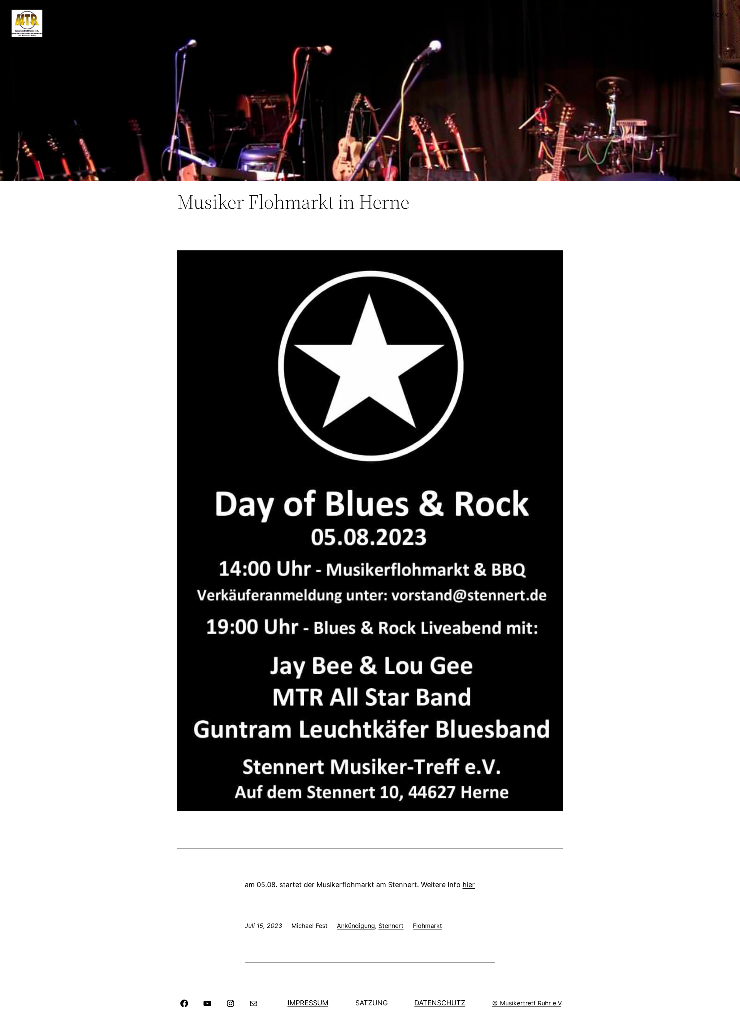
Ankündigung (356, 925)
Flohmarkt (658, 14)
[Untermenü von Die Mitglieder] (571, 15)
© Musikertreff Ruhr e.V (526, 1003)
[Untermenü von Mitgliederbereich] (482, 15)
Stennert (391, 925)
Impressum (308, 1003)
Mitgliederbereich (453, 14)
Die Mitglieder (546, 14)
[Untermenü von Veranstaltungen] (632, 15)
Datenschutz (439, 1003)
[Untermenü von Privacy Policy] (726, 15)
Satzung (505, 14)
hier (468, 885)
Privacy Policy (702, 14)
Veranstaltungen (605, 14)
